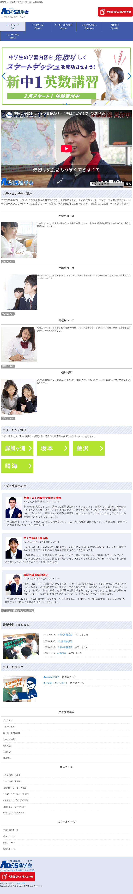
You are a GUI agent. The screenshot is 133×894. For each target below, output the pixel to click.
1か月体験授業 (64, 641)
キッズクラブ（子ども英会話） (16, 794)
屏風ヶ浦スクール (10, 830)
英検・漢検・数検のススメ (14, 813)
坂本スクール (9, 836)
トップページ (12, 26)
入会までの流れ (10, 739)
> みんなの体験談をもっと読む (18, 610)
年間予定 (7, 752)
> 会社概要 (20, 883)
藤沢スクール (9, 842)
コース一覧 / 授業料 (11, 733)
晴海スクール (9, 849)
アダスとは (8, 720)
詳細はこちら (8, 262)
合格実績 (7, 745)
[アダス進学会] (15, 14)
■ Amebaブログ (51, 677)
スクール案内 (9, 727)
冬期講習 (61, 653)
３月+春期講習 (64, 647)
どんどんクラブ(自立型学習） (16, 800)
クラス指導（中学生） (12, 781)
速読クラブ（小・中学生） (14, 807)
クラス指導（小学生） (12, 775)
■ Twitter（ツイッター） (55, 683)
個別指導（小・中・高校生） (15, 788)
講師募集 (7, 758)
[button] (64, 104)
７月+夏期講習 (64, 634)
